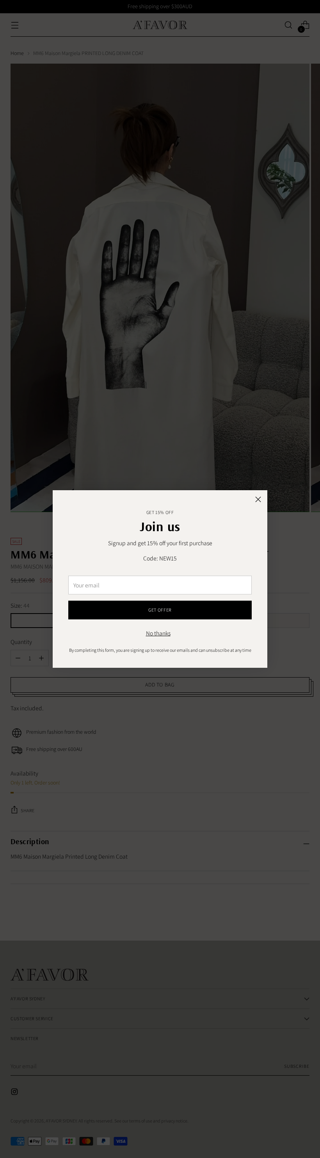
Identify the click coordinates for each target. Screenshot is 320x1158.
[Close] (258, 499)
